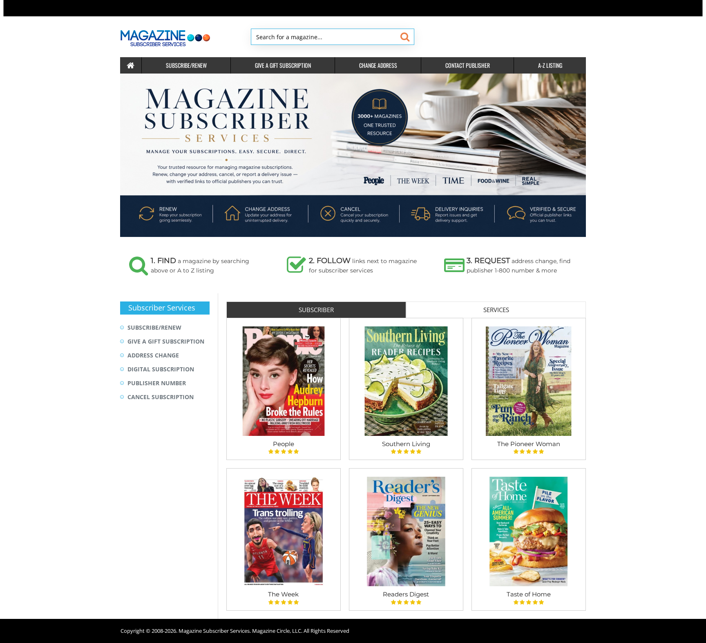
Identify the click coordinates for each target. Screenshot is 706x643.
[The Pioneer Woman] (528, 381)
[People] (283, 381)
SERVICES (496, 310)
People (283, 444)
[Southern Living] (406, 381)
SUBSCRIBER (316, 310)
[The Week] (283, 531)
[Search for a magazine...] (404, 37)
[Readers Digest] (406, 531)
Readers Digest (406, 594)
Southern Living (406, 444)
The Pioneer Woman (528, 444)
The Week (283, 594)
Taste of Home (529, 594)
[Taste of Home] (528, 531)
